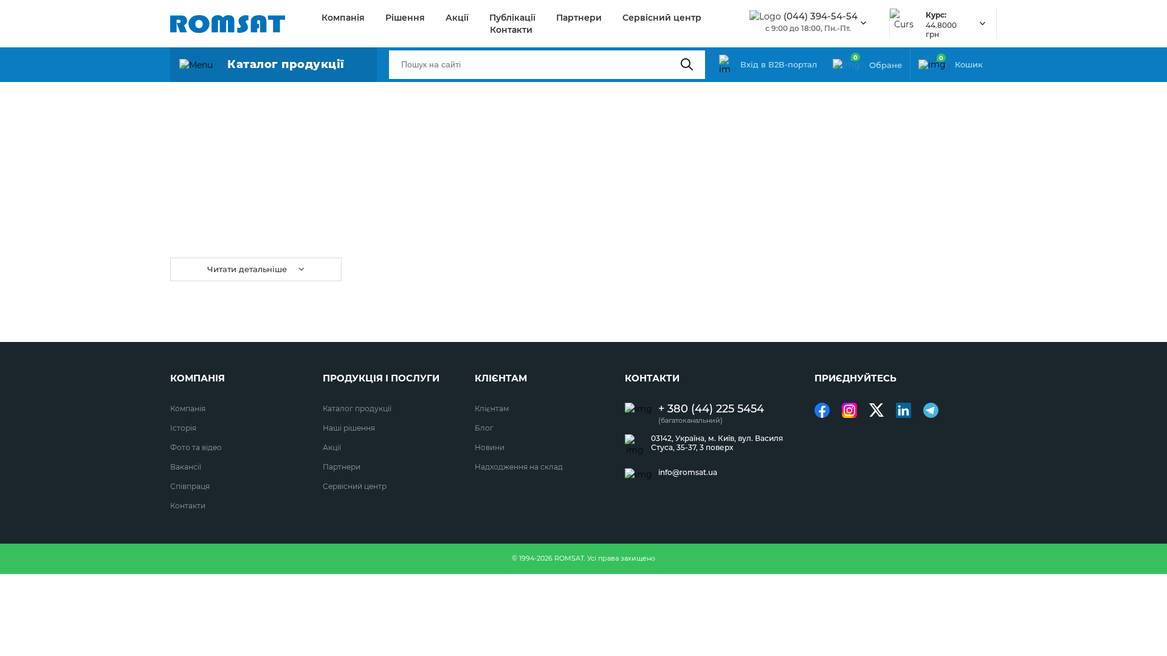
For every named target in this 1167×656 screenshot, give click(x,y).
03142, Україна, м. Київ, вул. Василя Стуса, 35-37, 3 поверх (717, 442)
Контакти (511, 29)
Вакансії (185, 466)
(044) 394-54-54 (820, 16)
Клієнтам (492, 408)
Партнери (579, 17)
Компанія (343, 17)
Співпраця (190, 486)
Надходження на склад (519, 466)
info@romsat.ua (687, 472)
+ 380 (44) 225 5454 (711, 409)
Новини (489, 447)
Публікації (512, 17)
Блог (484, 427)
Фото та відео (196, 447)
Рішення (405, 17)
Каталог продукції (357, 408)
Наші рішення (349, 427)
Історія (183, 427)
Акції (457, 17)
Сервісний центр (661, 17)
